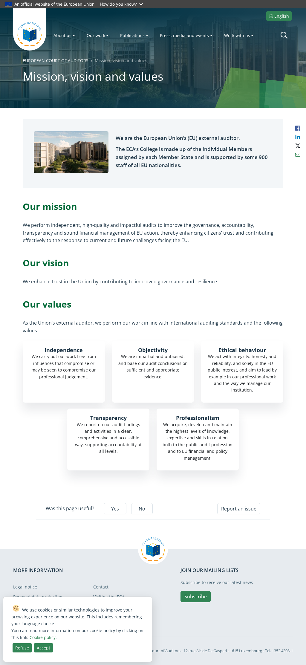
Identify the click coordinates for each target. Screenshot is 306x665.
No (142, 508)
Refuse (22, 648)
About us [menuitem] (62, 35)
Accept (43, 648)
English (281, 16)
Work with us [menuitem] (237, 35)
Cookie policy (43, 637)
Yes (115, 508)
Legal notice (25, 587)
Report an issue (238, 508)
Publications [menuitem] (132, 35)
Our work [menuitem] (96, 35)
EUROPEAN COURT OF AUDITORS (55, 60)
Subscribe (195, 596)
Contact (100, 587)
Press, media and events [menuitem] (184, 35)
